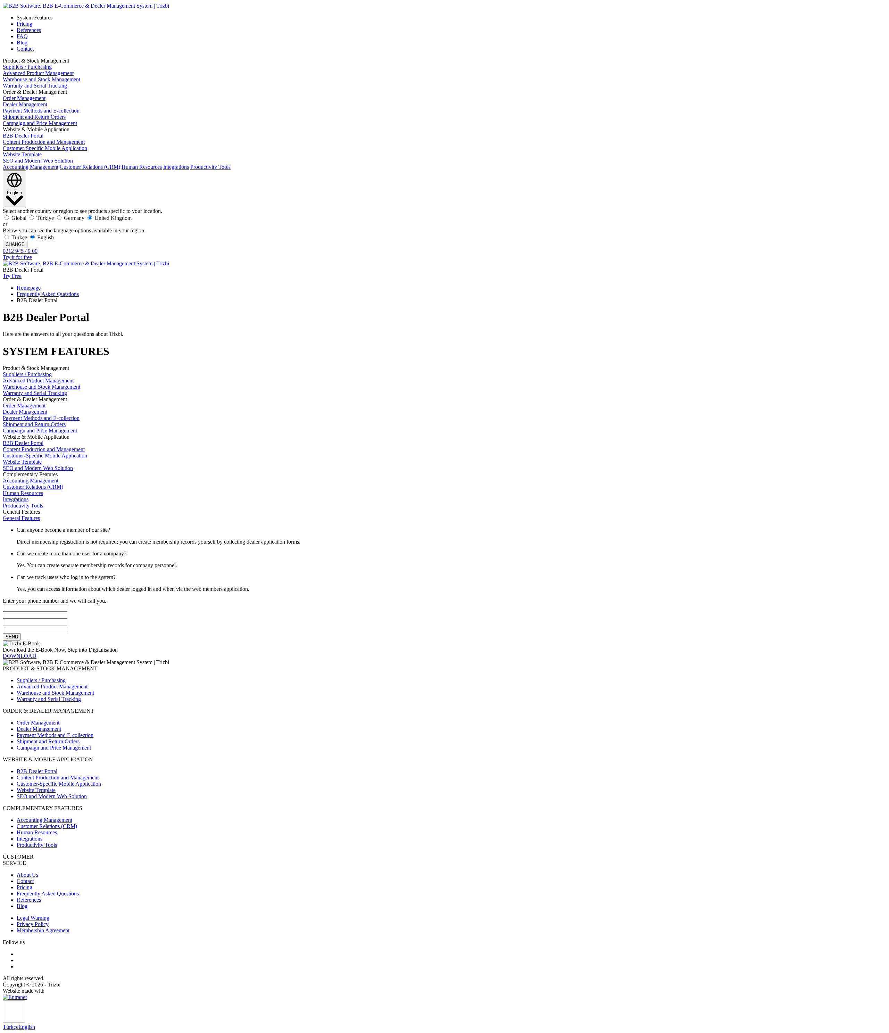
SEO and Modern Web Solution (38, 161)
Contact (25, 49)
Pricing (24, 24)
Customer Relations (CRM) (90, 167)
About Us (27, 875)
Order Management (24, 98)
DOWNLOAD (19, 656)
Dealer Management (25, 104)
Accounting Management (30, 167)
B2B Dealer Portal (23, 136)
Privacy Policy (33, 924)
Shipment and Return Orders (34, 117)
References (29, 30)
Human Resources (142, 167)
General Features (21, 518)
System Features (34, 17)
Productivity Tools (210, 167)
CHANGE (15, 244)
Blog (22, 43)
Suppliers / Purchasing (27, 67)
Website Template (22, 154)
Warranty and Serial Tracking (35, 86)
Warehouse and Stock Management (41, 79)
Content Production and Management (44, 142)
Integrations (176, 167)
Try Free (12, 276)
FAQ (22, 36)
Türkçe (10, 1027)
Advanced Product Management (38, 73)
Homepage (29, 288)
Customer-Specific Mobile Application (45, 148)
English (26, 1027)
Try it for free (17, 257)
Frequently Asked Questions (48, 294)
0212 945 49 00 (20, 251)
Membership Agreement (43, 930)
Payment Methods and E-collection (41, 111)
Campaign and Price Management (40, 123)
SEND (12, 636)
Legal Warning (33, 918)
